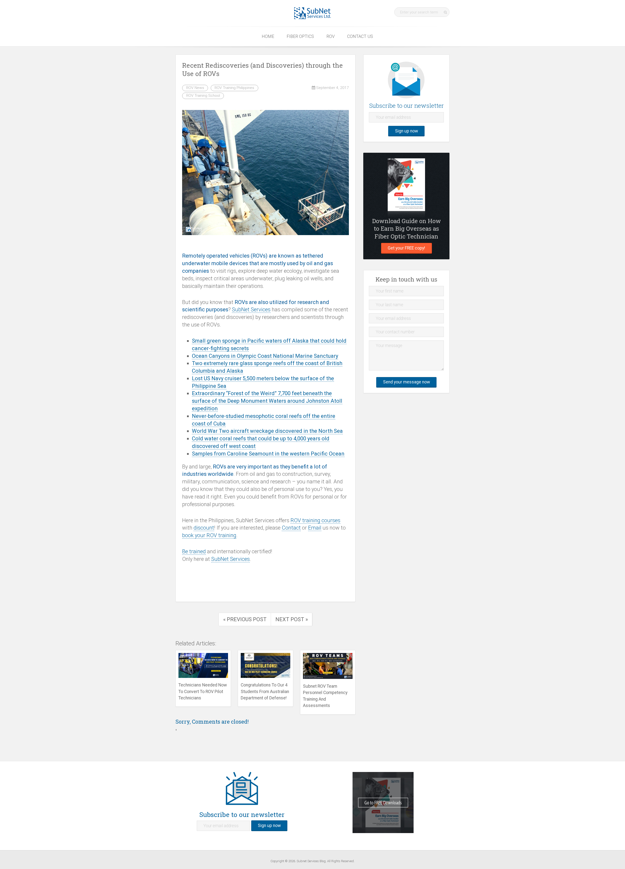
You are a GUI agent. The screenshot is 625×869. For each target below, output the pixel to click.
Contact (291, 528)
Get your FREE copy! (406, 248)
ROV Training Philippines (234, 88)
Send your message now (406, 382)
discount (204, 528)
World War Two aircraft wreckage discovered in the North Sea (267, 431)
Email (314, 528)
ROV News (195, 88)
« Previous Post (245, 619)
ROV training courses (315, 520)
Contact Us (360, 36)
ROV (330, 36)
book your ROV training (209, 535)
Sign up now (406, 131)
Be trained (194, 551)
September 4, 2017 (332, 88)
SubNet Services (251, 309)
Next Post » (291, 619)
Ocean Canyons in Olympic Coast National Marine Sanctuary (265, 356)
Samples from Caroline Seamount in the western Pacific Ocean (268, 454)
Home (268, 36)
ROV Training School (203, 95)
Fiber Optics (300, 36)
